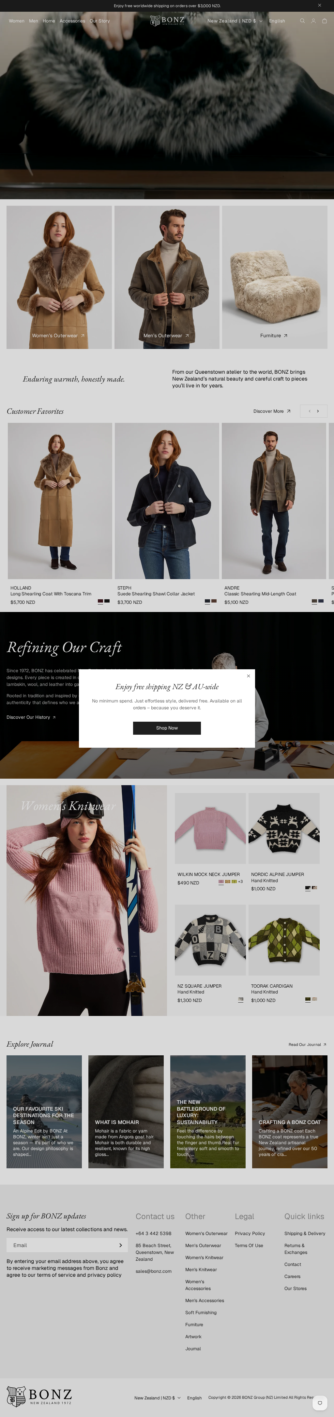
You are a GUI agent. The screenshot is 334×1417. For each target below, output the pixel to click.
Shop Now (167, 728)
